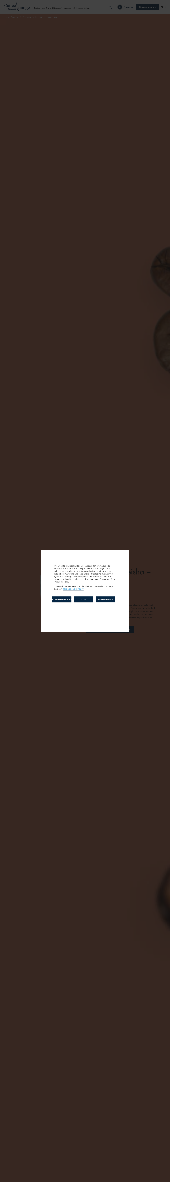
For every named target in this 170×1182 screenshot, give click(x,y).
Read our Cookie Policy (73, 589)
